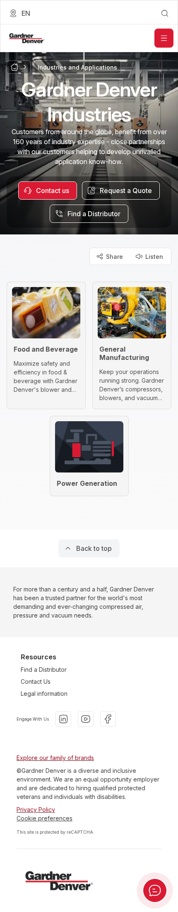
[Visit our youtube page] (86, 719)
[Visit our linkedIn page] (63, 719)
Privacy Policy (36, 809)
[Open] (163, 38)
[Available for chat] (154, 890)
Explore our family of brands (55, 757)
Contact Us (36, 681)
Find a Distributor (44, 669)
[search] (164, 13)
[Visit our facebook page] (108, 719)
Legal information (44, 693)
